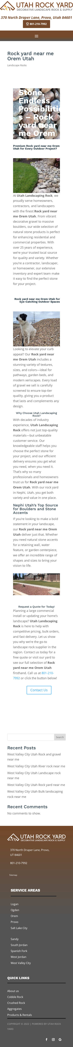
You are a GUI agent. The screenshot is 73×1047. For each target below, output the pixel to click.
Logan (15, 904)
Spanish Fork (19, 951)
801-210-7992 (38, 24)
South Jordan (19, 945)
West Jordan (18, 957)
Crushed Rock (16, 1003)
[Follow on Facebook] (46, 1039)
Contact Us (39, 690)
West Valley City (21, 963)
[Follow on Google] (60, 1039)
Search (60, 737)
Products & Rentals (19, 1015)
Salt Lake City (19, 928)
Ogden (15, 910)
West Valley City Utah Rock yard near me (36, 785)
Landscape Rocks (17, 65)
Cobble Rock (15, 997)
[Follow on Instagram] (53, 1039)
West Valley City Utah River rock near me (36, 766)
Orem (14, 916)
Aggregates (14, 1009)
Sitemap (13, 875)
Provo (14, 922)
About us (13, 991)
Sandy (15, 939)
